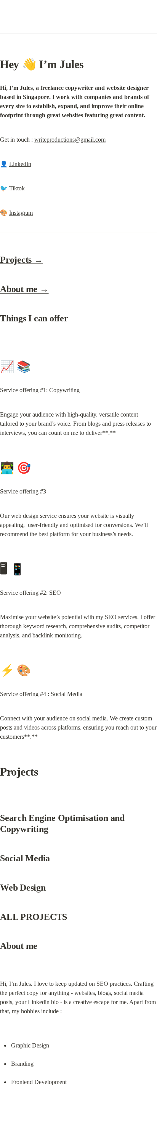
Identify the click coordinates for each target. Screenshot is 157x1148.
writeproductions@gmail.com (70, 139)
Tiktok (17, 188)
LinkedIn (20, 164)
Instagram (21, 212)
